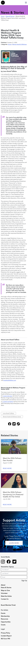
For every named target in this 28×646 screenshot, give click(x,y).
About (3, 585)
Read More (7, 468)
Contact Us (4, 599)
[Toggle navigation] (26, 2)
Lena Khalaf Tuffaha (8, 413)
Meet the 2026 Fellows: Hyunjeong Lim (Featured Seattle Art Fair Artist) (13, 494)
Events (3, 613)
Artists (9, 44)
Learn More (14, 543)
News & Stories (10, 16)
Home (2, 16)
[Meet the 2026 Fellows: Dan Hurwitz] (14, 446)
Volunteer (4, 593)
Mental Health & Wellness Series (12, 416)
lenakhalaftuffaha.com (9, 380)
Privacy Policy (5, 633)
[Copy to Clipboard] (18, 424)
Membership (5, 616)
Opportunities (5, 622)
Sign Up (24, 580)
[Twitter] (14, 424)
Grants (3, 625)
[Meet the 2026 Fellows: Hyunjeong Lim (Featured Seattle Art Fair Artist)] (14, 480)
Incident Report (6, 636)
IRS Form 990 (5, 639)
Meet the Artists (6, 596)
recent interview (7, 396)
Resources (4, 619)
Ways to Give (5, 590)
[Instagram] (3, 562)
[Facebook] (10, 424)
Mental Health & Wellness (19, 44)
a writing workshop (7, 401)
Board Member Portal (8, 605)
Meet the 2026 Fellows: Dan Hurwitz (12, 459)
